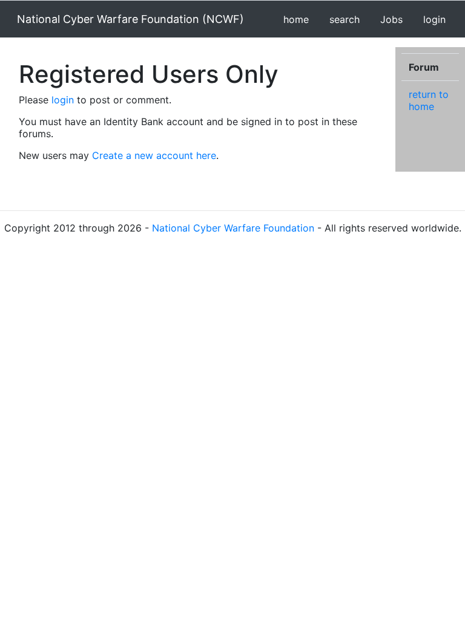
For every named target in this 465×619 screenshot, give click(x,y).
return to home (429, 100)
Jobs (391, 19)
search (344, 19)
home (296, 19)
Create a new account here (154, 155)
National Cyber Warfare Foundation (233, 228)
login (434, 19)
